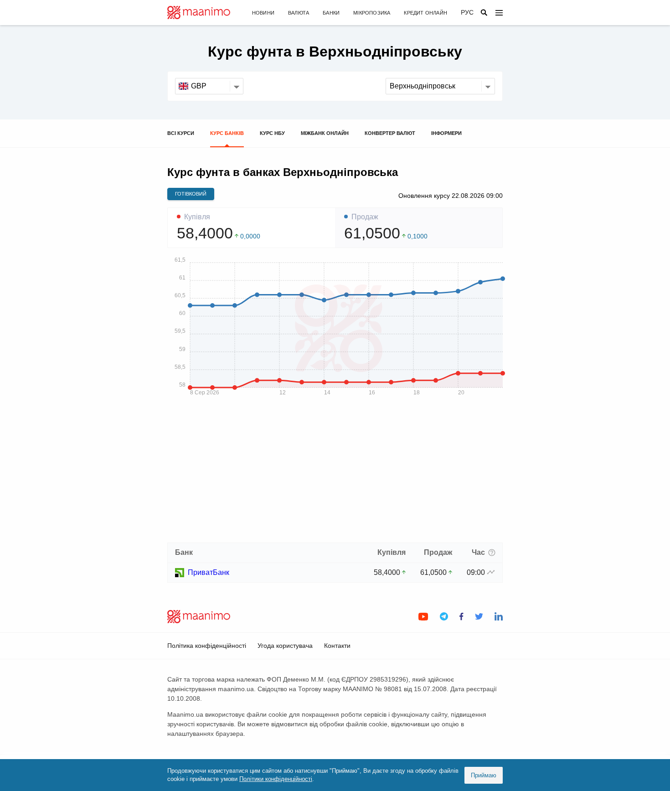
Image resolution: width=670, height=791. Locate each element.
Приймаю (483, 775)
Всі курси (180, 133)
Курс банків (227, 133)
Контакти (337, 645)
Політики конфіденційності (275, 778)
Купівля (197, 217)
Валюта (298, 13)
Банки (331, 13)
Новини (263, 13)
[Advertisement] (335, 472)
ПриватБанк (208, 572)
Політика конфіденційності (206, 645)
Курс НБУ (272, 133)
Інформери (446, 133)
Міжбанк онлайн (325, 133)
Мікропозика (371, 13)
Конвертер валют (390, 133)
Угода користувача (285, 645)
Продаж (364, 217)
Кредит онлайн (425, 13)
